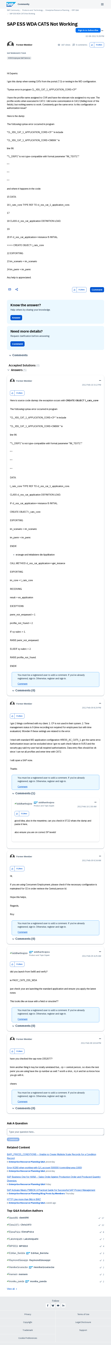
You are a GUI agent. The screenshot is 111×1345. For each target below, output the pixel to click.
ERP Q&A (75, 10)
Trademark (28, 1330)
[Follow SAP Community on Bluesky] (53, 1305)
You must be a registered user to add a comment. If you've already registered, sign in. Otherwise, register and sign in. (51, 677)
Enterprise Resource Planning (57, 10)
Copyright (27, 1322)
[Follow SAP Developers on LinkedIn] (63, 1305)
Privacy (27, 1314)
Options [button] (102, 31)
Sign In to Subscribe (88, 30)
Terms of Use (83, 1314)
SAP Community (13, 10)
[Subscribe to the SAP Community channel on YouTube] (58, 1305)
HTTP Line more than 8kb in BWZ (24, 1199)
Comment (97, 290)
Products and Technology (32, 10)
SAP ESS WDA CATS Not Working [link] (22, 14)
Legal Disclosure (83, 1322)
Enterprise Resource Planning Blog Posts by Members (37, 1193)
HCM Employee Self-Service (19, 58)
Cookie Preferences (27, 1338)
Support (83, 1330)
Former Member (24, 45)
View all (11, 1289)
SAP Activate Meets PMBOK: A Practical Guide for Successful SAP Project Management (51, 1190)
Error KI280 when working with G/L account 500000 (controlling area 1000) (44, 1167)
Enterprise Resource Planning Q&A (27, 1162)
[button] (92, 44)
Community (23, 4)
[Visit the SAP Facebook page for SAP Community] (48, 1305)
